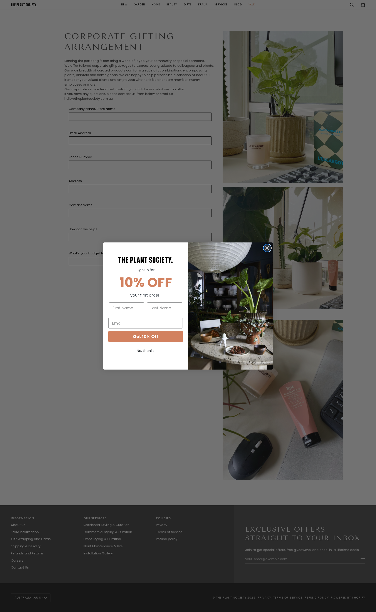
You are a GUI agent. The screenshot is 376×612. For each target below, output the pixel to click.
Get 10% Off (145, 336)
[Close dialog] (267, 248)
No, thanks (145, 350)
